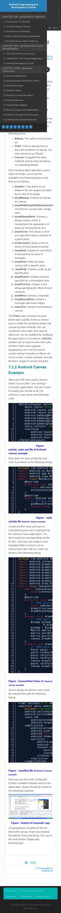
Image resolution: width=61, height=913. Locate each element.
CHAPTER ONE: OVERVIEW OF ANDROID (23, 17)
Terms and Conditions (31, 890)
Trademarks (26, 896)
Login (54, 27)
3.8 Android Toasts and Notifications (20, 110)
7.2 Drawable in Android (44, 869)
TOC (32, 862)
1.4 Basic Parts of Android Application (21, 36)
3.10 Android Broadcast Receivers (20, 119)
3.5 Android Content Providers (18, 95)
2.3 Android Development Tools (18, 63)
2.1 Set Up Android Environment (19, 53)
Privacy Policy (43, 896)
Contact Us (10, 890)
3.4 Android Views (12, 90)
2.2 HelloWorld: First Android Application (23, 58)
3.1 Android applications (15, 76)
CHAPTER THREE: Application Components (17, 69)
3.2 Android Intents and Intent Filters (21, 80)
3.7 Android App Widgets (15, 105)
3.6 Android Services (13, 100)
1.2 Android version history (16, 26)
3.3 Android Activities (13, 85)
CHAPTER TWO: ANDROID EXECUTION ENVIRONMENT (22, 47)
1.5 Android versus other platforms (20, 41)
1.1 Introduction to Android (16, 21)
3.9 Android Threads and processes (21, 114)
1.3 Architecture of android (16, 31)
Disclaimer (10, 896)
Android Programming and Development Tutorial (23, 6)
